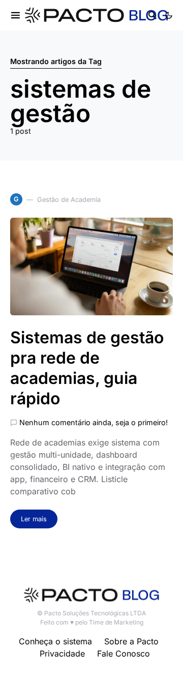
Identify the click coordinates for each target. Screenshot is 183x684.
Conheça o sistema (55, 641)
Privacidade (62, 653)
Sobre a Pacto (131, 641)
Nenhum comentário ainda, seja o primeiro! (93, 422)
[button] (169, 15)
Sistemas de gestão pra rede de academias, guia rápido (87, 368)
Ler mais (34, 519)
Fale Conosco (123, 653)
